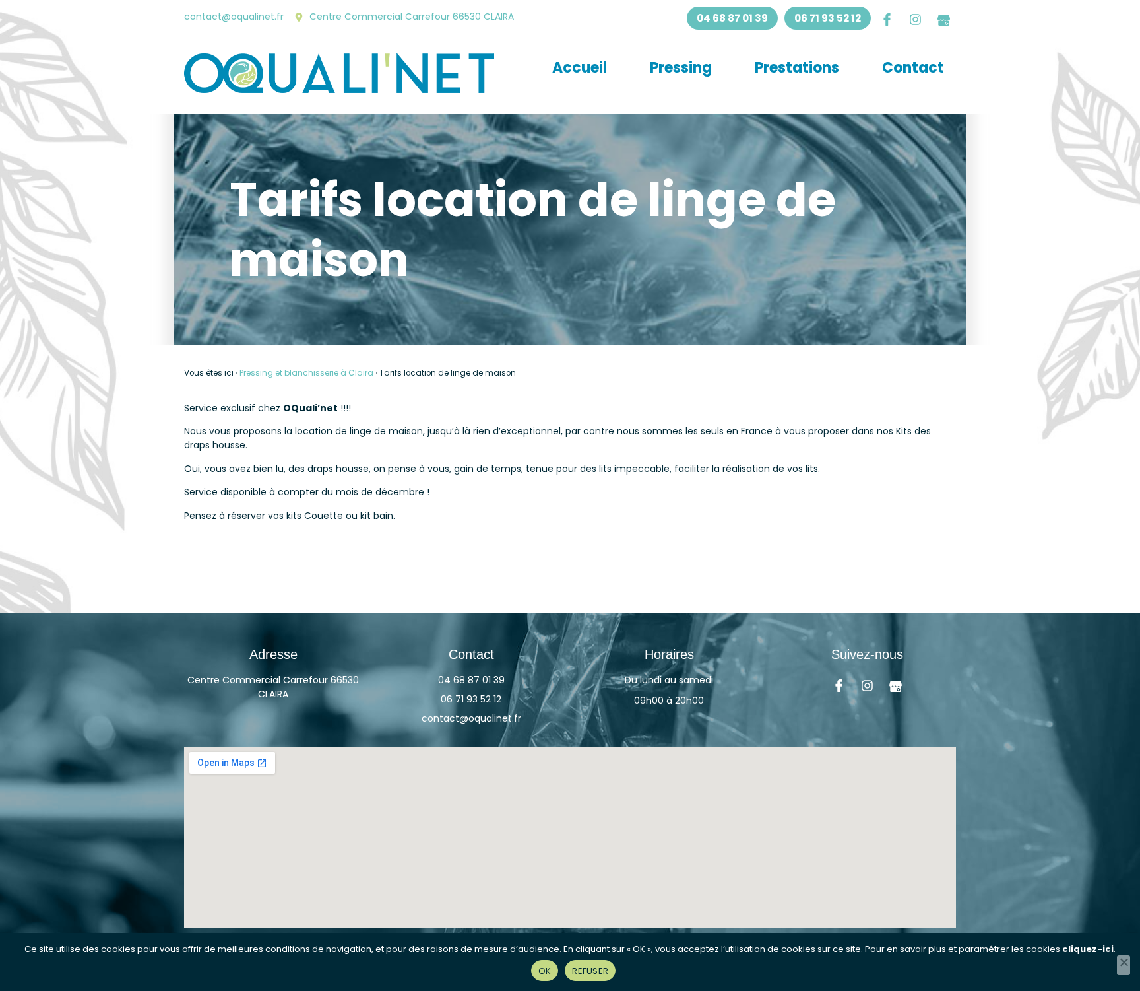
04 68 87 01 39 (471, 680)
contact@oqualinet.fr (471, 718)
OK (545, 971)
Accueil (579, 67)
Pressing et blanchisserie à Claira (306, 373)
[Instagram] (915, 19)
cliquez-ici (1088, 949)
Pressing (681, 67)
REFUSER (590, 971)
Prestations (797, 67)
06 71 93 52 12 (471, 699)
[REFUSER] (1123, 965)
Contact (913, 67)
